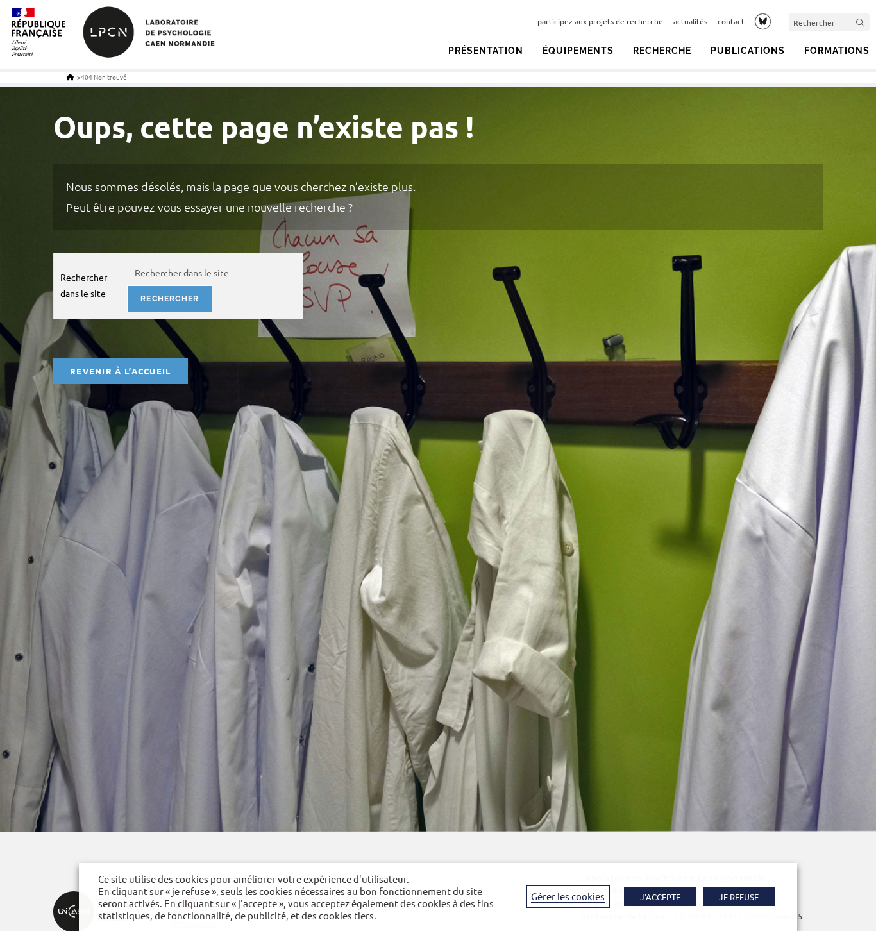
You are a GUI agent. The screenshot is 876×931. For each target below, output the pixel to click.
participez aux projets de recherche (600, 21)
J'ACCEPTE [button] (660, 896)
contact (731, 21)
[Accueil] (70, 76)
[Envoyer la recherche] (860, 22)
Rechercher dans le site (83, 285)
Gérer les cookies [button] (568, 896)
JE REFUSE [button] (739, 896)
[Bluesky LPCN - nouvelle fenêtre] (763, 21)
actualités (690, 21)
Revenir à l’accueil (120, 370)
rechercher (169, 298)
